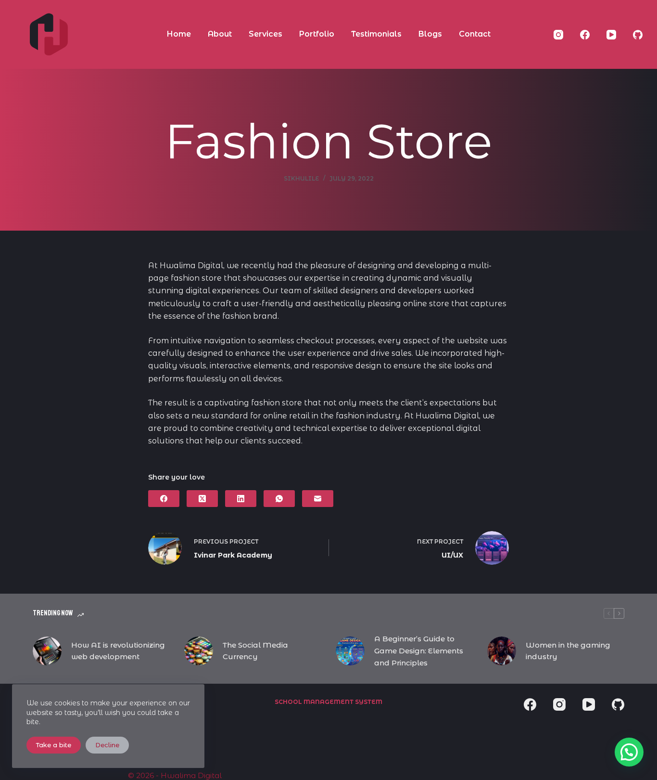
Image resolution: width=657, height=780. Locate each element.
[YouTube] (611, 34)
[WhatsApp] (279, 498)
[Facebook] (585, 34)
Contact (475, 34)
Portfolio (316, 34)
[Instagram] (558, 34)
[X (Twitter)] (202, 498)
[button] (629, 752)
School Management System (328, 701)
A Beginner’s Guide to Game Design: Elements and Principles (418, 650)
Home (179, 34)
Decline (107, 745)
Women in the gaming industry (568, 651)
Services (265, 34)
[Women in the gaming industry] (501, 651)
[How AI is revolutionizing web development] (47, 651)
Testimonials (376, 34)
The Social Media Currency (255, 651)
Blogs (430, 34)
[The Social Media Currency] (198, 651)
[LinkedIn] (240, 498)
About (220, 34)
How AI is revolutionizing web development (118, 651)
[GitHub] (638, 34)
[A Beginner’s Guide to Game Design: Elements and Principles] (350, 651)
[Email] (317, 498)
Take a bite (53, 745)
